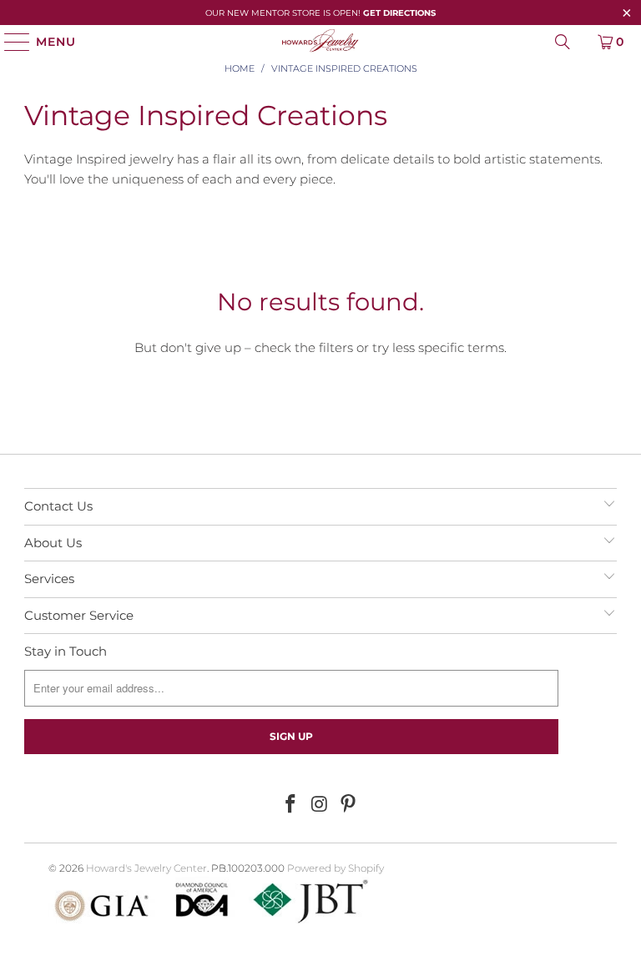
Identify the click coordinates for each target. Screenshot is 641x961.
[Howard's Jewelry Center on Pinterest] (348, 805)
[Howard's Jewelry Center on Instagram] (319, 805)
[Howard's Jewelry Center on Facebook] (290, 805)
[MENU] (9, 41)
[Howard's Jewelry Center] (320, 41)
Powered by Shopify (335, 868)
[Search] (562, 41)
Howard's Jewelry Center (146, 868)
